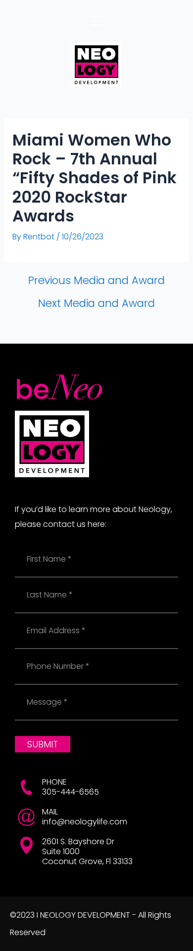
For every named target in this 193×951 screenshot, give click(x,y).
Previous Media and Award (96, 280)
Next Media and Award (96, 303)
